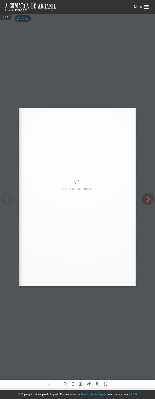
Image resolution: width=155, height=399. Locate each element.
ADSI (134, 394)
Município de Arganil (94, 394)
